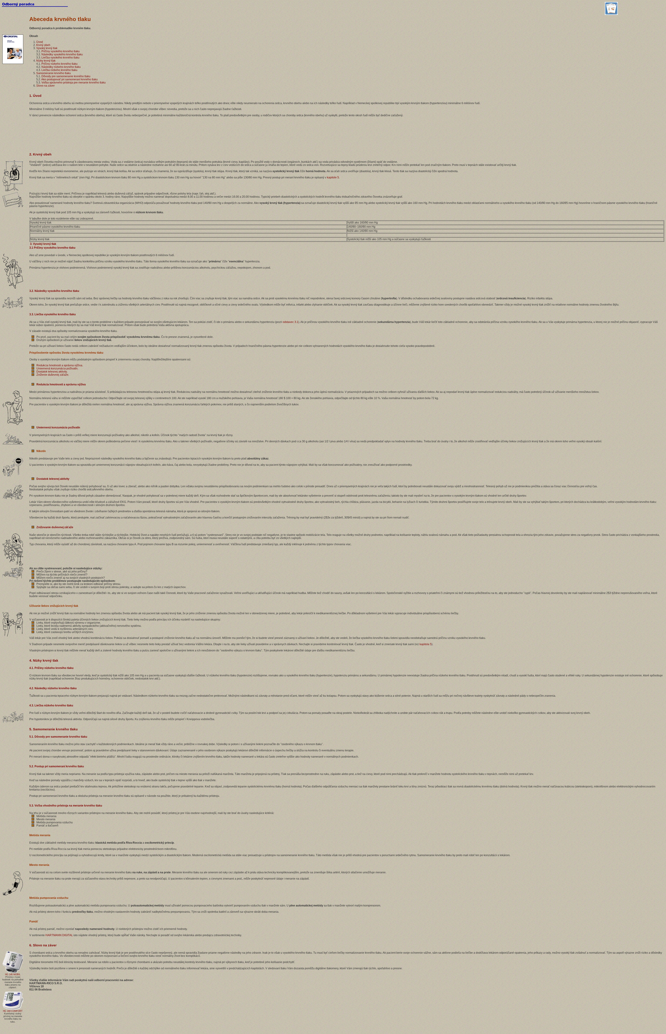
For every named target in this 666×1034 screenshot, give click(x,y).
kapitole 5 (333, 177)
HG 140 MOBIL (12, 974)
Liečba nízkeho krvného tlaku (59, 70)
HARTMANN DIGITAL (59, 935)
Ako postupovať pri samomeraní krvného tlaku (69, 79)
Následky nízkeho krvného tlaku (61, 66)
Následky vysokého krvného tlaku (62, 54)
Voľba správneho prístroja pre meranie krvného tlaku (73, 82)
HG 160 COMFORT (13, 1011)
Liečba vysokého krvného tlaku (60, 57)
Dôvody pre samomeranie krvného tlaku (65, 76)
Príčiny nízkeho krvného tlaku (59, 63)
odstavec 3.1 (290, 321)
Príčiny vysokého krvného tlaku (60, 51)
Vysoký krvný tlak (46, 48)
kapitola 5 (426, 644)
